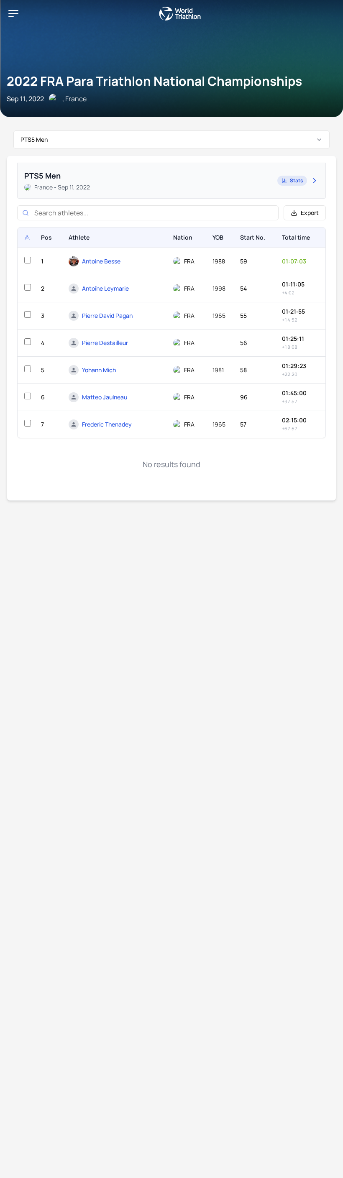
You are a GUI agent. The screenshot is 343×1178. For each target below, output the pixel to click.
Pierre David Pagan (107, 315)
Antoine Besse (101, 261)
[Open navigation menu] (13, 13)
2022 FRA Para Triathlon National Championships (154, 80)
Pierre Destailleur (105, 343)
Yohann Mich (99, 370)
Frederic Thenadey (107, 424)
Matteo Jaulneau (104, 397)
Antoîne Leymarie (105, 288)
